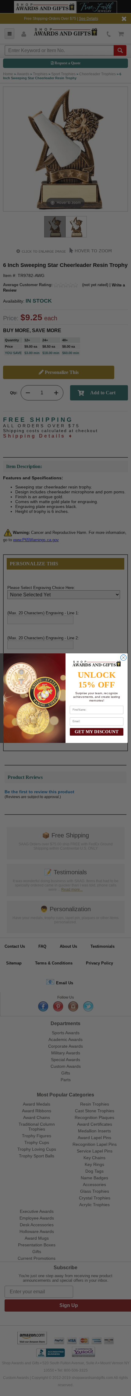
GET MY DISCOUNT (97, 731)
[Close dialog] (123, 657)
